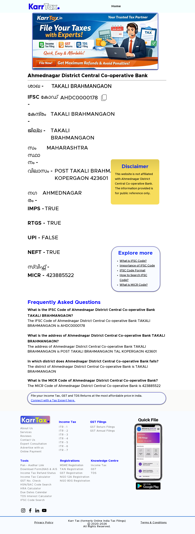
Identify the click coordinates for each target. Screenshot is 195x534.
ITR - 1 (63, 427)
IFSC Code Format (132, 270)
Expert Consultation (33, 444)
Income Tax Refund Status (38, 473)
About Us (26, 428)
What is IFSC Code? (133, 260)
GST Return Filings (102, 427)
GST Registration (71, 473)
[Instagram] (23, 510)
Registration (81, 477)
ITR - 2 (63, 431)
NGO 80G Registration (75, 481)
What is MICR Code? (134, 284)
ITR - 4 (63, 438)
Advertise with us (32, 448)
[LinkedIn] (37, 510)
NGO (63, 477)
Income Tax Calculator (35, 477)
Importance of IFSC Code (137, 265)
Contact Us (27, 440)
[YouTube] (44, 510)
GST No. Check (30, 481)
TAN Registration (71, 469)
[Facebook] (30, 510)
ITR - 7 (63, 450)
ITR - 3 (63, 434)
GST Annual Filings (102, 431)
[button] (26, 436)
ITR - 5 (63, 442)
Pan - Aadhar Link (32, 465)
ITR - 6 (63, 446)
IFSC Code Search (32, 500)
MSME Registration (71, 465)
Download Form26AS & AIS (38, 469)
